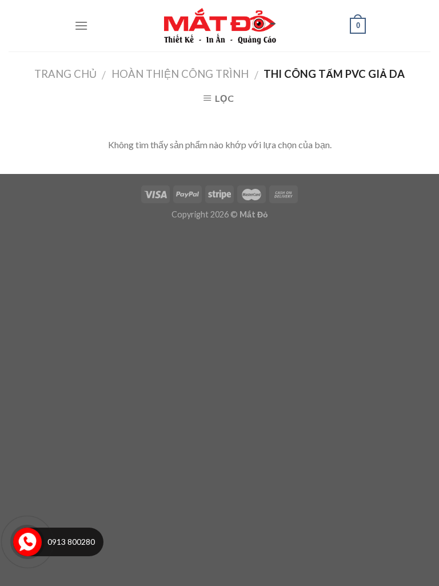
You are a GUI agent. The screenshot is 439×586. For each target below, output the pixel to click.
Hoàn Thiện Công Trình (180, 74)
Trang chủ (65, 74)
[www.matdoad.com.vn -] (219, 26)
